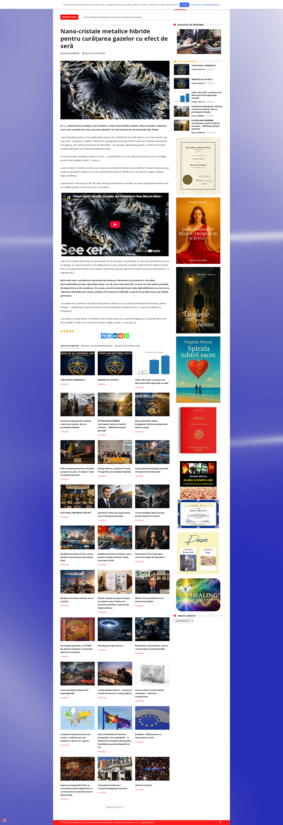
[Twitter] (109, 335)
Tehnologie (72, 25)
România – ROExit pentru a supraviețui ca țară (148, 736)
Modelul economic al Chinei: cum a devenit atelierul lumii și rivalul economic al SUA (114, 557)
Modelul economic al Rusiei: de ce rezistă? (76, 600)
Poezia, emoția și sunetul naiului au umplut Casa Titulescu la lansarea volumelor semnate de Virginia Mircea (114, 603)
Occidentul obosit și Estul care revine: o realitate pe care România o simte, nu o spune (75, 737)
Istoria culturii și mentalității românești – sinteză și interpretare (149, 693)
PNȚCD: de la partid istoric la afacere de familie (149, 600)
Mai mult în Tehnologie (127, 346)
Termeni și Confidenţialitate (205, 4)
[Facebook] (103, 335)
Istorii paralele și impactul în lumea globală (74, 692)
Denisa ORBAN (197, 116)
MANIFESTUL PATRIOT (108, 379)
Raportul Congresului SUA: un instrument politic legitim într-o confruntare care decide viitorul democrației (76, 790)
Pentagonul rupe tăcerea (110, 645)
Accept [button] (184, 4)
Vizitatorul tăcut (143, 785)
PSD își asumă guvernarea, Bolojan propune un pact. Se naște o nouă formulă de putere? (77, 471)
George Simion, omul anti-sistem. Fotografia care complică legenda (114, 470)
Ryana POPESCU (198, 132)
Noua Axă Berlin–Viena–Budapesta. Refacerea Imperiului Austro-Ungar (151, 424)
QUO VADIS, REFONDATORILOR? (75, 512)
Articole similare (69, 346)
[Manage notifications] (4, 820)
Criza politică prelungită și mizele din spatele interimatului (151, 470)
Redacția (118, 822)
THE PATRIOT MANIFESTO (72, 379)
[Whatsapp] (126, 335)
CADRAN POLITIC (79, 822)
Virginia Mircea (198, 69)
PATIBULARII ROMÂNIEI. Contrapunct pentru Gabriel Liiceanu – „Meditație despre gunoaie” (112, 426)
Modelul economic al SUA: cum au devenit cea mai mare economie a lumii (119, 17)
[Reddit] (120, 335)
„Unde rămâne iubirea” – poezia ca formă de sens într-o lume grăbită (115, 692)
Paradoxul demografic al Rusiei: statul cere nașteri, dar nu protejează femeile (76, 424)
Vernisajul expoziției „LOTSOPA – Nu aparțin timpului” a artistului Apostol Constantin (76, 648)
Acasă (62, 25)
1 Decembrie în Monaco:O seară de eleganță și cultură (112, 787)
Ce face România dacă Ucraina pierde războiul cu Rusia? (150, 514)
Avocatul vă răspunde (190, 25)
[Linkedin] (115, 335)
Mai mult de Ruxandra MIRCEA (96, 346)
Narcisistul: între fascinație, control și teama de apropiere (150, 555)
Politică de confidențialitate (100, 822)
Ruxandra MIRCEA (71, 53)
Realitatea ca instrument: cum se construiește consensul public (151, 647)
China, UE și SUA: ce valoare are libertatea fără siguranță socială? (152, 381)
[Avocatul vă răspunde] (199, 41)
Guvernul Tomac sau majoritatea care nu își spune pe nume (114, 514)
